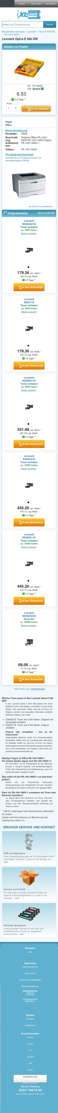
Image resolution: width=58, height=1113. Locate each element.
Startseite (20, 31)
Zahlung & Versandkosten (30, 979)
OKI (30, 1063)
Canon (30, 1043)
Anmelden (50, 3)
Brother (30, 1037)
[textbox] (22, 24)
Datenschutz (30, 973)
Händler (30, 1015)
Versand (36, 88)
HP (30, 1050)
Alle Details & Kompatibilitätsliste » (41, 206)
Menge (9, 103)
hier (23, 820)
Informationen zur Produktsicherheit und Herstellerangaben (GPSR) (23, 159)
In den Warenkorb (32, 287)
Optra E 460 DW (47, 31)
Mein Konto (36, 3)
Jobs (30, 951)
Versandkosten (38, 688)
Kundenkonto (30, 990)
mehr (6, 862)
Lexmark (31, 31)
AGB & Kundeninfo (30, 966)
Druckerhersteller (30, 1033)
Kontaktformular (30, 1076)
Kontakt (22, 3)
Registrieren (30, 1001)
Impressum (30, 963)
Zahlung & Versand (7, 3)
